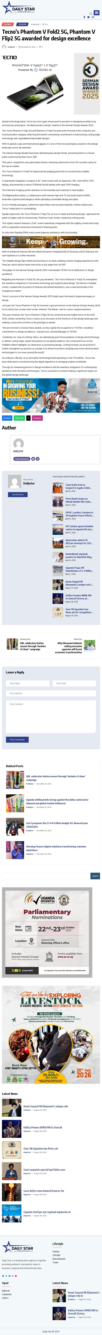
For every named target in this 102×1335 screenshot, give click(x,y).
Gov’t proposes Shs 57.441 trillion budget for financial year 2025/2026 (57, 824)
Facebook (7, 418)
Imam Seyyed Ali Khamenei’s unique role (46, 1106)
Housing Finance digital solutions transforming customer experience (56, 848)
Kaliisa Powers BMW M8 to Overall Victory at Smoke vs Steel (79, 597)
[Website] (38, 459)
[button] (96, 12)
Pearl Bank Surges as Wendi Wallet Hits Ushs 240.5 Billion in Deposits (78, 500)
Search (95, 876)
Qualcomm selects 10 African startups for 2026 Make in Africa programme (80, 542)
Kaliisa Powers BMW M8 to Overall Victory (83, 1312)
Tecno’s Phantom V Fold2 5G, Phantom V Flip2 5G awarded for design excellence (48, 35)
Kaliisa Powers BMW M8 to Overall (43, 1127)
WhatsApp (19, 418)
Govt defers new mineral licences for (44, 1190)
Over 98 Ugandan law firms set (41, 1148)
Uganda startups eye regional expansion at (47, 1212)
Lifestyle (56, 1255)
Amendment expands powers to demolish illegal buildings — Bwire (79, 555)
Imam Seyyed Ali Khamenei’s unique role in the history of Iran (79, 583)
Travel (55, 1262)
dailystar (11, 47)
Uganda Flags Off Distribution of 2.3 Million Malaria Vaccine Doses (79, 569)
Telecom (22, 24)
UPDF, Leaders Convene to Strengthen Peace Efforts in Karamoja (79, 514)
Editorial (6, 1290)
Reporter (27, 1131)
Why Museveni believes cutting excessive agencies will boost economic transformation (68, 648)
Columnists (7, 1294)
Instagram (37, 418)
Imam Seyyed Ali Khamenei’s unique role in (84, 1294)
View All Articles (18, 494)
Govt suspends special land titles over (44, 1169)
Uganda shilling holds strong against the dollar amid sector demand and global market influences (57, 801)
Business (8, 24)
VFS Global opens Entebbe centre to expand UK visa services (79, 528)
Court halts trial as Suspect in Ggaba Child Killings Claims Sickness (78, 486)
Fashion (56, 1251)
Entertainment (59, 1259)
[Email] (33, 459)
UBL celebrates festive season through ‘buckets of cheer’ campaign (33, 646)
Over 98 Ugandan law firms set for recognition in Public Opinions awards (80, 611)
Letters (5, 1298)
